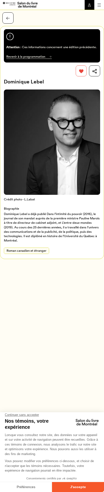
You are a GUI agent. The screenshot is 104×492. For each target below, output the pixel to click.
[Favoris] (81, 71)
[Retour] (8, 18)
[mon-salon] (19, 4)
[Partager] (94, 71)
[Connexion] (89, 5)
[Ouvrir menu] (99, 5)
